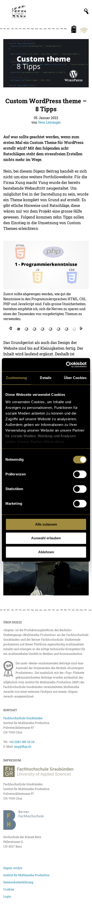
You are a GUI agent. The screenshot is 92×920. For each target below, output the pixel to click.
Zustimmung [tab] (16, 378)
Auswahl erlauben (46, 538)
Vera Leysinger (49, 122)
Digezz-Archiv (12, 868)
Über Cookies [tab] (75, 378)
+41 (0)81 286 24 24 (21, 742)
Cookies (8, 889)
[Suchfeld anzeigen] (86, 11)
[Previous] (10, 328)
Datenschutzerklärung (18, 882)
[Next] (81, 328)
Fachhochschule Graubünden (23, 718)
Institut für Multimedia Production (26, 875)
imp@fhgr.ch (22, 746)
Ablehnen (46, 552)
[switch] (80, 474)
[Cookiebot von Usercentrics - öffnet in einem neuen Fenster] (66, 365)
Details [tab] (45, 378)
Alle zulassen (46, 524)
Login (7, 896)
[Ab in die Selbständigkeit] (46, 571)
